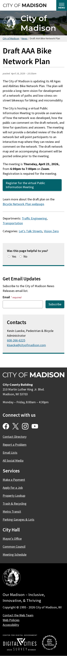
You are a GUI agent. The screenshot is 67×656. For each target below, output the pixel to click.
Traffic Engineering (34, 218)
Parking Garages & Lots (18, 519)
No (25, 256)
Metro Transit (12, 511)
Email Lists (10, 452)
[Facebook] (6, 426)
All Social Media (13, 460)
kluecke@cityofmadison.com (26, 345)
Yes (14, 256)
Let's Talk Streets (30, 231)
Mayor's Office (12, 539)
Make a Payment (14, 480)
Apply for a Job (13, 488)
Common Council (14, 546)
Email (12, 297)
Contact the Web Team (18, 615)
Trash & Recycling (14, 503)
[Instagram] (25, 426)
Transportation (13, 223)
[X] (15, 426)
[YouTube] (35, 426)
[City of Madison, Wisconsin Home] (12, 578)
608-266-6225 (16, 340)
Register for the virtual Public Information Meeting (25, 185)
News (24, 38)
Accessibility (11, 625)
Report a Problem (14, 445)
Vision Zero (51, 231)
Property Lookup (14, 496)
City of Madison (38, 23)
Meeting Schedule (14, 554)
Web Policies (11, 620)
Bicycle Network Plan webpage (23, 204)
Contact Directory (14, 437)
